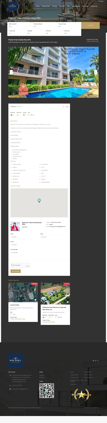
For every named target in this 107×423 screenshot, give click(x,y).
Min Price (48, 31)
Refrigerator (16, 182)
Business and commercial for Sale (76, 381)
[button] (41, 203)
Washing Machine (45, 182)
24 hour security (17, 164)
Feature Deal (46, 6)
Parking (43, 179)
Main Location (12, 24)
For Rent (62, 6)
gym (42, 173)
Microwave (15, 179)
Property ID (12, 31)
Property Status (38, 24)
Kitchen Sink (16, 176)
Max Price (67, 31)
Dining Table (44, 170)
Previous (11, 72)
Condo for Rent (88, 377)
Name (12, 234)
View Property (23, 298)
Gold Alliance (76, 6)
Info (68, 6)
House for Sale (74, 374)
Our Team (85, 6)
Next (95, 72)
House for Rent (88, 374)
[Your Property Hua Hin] (12, 10)
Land (86, 380)
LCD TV (43, 176)
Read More (24, 227)
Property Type (62, 24)
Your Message (14, 249)
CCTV (42, 167)
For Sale (54, 6)
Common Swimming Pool (19, 170)
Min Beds (30, 31)
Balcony (15, 167)
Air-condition (44, 164)
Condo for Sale (74, 377)
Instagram (42, 377)
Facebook (41, 375)
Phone (12, 241)
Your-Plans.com (95, 407)
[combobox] (19, 26)
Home (37, 6)
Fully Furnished (16, 173)
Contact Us (94, 6)
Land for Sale (14, 305)
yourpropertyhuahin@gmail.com (57, 226)
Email (41, 234)
